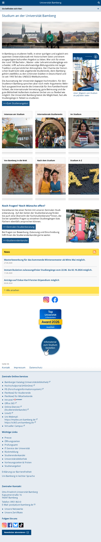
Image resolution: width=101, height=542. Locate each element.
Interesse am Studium (14, 114)
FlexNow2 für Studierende (18, 392)
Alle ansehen (12, 290)
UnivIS (8, 413)
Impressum (19, 367)
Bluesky (15, 525)
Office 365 (9, 403)
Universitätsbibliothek (16, 458)
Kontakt (6, 367)
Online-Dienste (12, 406)
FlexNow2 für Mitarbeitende (19, 396)
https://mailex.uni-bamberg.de (20, 419)
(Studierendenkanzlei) (16, 409)
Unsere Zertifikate (14, 512)
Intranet (9, 399)
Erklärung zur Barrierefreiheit (17, 471)
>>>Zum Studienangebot (15, 103)
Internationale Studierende (49, 114)
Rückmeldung (11, 451)
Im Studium (75, 114)
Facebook (10, 525)
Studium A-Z (76, 160)
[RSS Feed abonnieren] (95, 252)
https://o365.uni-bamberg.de (19, 422)
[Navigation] (3, 3)
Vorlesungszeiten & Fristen (18, 462)
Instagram (4, 525)
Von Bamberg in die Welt (15, 160)
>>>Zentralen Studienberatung (19, 226)
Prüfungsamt (11, 444)
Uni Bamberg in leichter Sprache (18, 476)
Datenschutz (35, 367)
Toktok (21, 525)
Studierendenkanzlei (15, 455)
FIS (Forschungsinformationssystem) (23, 389)
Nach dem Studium (46, 160)
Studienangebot (13, 466)
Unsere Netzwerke (14, 508)
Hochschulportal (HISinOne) (19, 385)
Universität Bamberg (50, 2)
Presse (8, 437)
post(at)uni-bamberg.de (21, 504)
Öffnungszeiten (12, 441)
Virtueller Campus (14, 426)
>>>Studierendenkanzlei (15, 240)
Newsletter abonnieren (14, 532)
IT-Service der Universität (17, 448)
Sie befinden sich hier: (12, 8)
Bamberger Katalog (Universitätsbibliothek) (26, 382)
